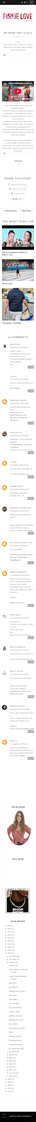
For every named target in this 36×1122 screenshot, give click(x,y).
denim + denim (14, 1012)
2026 (9, 926)
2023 (9, 935)
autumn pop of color (16, 1020)
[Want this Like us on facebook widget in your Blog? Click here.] (33, 1120)
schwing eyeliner (15, 1036)
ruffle (11, 1032)
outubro (12, 962)
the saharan (13, 987)
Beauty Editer (16, 671)
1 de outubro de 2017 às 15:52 (19, 465)
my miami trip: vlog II (16, 1049)
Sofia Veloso (16, 432)
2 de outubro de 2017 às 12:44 (19, 650)
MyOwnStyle (15, 388)
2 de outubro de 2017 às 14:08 (19, 709)
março (11, 1070)
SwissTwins (15, 615)
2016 (8, 1079)
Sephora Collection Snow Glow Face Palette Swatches (20, 691)
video (20, 199)
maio (11, 1064)
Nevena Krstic (16, 486)
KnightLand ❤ (28, 729)
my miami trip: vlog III (17, 1028)
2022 (9, 938)
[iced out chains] (17, 913)
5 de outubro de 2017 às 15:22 (19, 744)
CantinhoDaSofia (16, 444)
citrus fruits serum (15, 1044)
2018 (8, 950)
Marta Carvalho (17, 647)
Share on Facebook (18, 184)
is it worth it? (13, 1024)
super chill (7, 284)
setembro (12, 1052)
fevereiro (12, 1073)
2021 (8, 941)
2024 (9, 932)
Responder (31, 367)
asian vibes (13, 983)
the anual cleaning (11, 323)
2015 (8, 1082)
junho (11, 1061)
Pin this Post (19, 193)
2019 (8, 947)
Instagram (14, 420)
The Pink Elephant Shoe (21, 543)
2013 (8, 1088)
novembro (13, 959)
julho (11, 1058)
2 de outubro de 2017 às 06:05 (19, 575)
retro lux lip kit (14, 1003)
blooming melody (15, 1040)
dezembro (13, 956)
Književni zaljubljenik (20, 508)
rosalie (13, 741)
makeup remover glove (17, 991)
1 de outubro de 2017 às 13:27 (19, 347)
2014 (8, 1085)
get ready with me (15, 1008)
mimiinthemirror (18, 572)
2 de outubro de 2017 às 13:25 (19, 674)
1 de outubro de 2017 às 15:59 (19, 489)
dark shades (13, 999)
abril (10, 1067)
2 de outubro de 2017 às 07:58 (19, 618)
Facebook (28, 444)
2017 (8, 953)
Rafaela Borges (17, 706)
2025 (9, 929)
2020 (9, 944)
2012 (8, 1091)
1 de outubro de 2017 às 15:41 (19, 435)
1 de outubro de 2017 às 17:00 (19, 511)
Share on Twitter (19, 189)
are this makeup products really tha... (14, 253)
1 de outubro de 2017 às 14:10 (19, 379)
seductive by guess (15, 1016)
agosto (11, 1055)
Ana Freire (15, 344)
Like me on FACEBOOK (18, 418)
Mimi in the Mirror (17, 603)
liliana (13, 462)
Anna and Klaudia (18, 400)
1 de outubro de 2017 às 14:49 (19, 403)
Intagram (14, 447)
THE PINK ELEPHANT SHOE (21, 555)
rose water (13, 995)
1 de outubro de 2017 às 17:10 (19, 546)
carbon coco (13, 965)
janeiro (11, 1076)
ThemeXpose (5, 1117)
